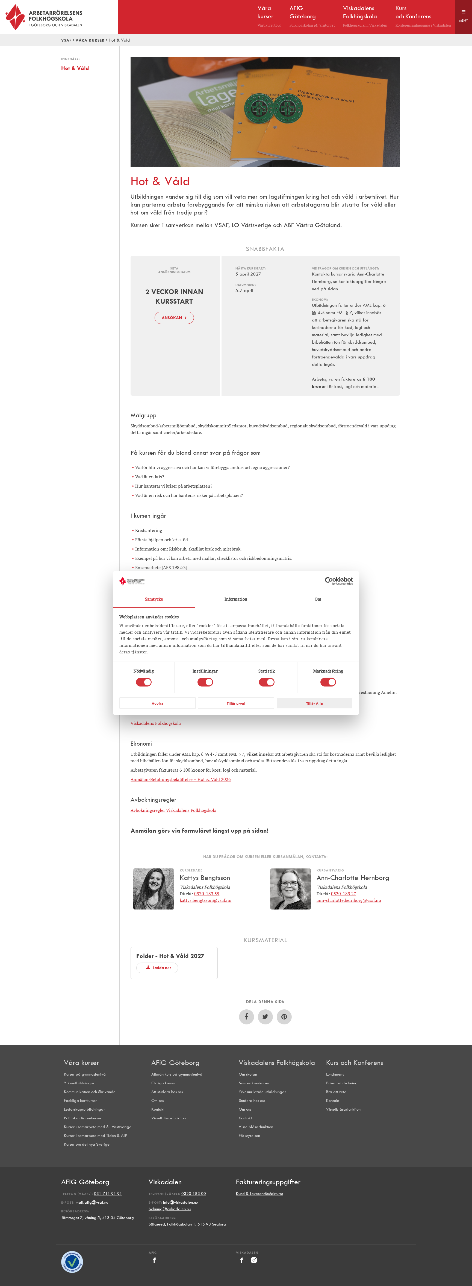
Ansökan (172, 317)
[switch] (205, 682)
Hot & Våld (75, 68)
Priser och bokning (342, 1083)
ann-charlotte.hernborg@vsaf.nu (349, 900)
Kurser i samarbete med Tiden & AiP (95, 1135)
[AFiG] (154, 1264)
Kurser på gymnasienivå (85, 1074)
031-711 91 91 (108, 1193)
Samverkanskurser (254, 1083)
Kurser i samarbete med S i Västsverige (97, 1127)
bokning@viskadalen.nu (170, 1209)
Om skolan (248, 1074)
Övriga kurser (163, 1083)
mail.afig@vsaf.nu (92, 1202)
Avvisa (158, 703)
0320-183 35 (206, 893)
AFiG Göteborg (175, 1062)
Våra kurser (90, 40)
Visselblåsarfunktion (168, 1118)
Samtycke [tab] (154, 599)
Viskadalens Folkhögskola (156, 723)
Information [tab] (236, 599)
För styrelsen (249, 1135)
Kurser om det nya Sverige (87, 1144)
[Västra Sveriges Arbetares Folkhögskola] (59, 17)
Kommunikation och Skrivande (90, 1092)
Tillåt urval (236, 703)
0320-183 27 (343, 893)
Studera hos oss (252, 1100)
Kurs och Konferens (354, 1062)
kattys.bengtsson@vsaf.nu (205, 900)
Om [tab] (318, 599)
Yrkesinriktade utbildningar (262, 1092)
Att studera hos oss (167, 1092)
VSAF (66, 40)
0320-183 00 (193, 1193)
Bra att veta (336, 1092)
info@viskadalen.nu (180, 1202)
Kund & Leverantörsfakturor (259, 1193)
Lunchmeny (335, 1074)
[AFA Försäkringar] (72, 1271)
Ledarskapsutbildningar (84, 1109)
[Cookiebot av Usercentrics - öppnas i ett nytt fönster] (329, 581)
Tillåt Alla (314, 703)
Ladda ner (161, 967)
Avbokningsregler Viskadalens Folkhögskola (173, 810)
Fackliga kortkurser (80, 1100)
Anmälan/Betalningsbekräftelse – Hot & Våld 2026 (181, 779)
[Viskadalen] (242, 1264)
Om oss (157, 1100)
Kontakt (157, 1109)
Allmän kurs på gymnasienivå (176, 1074)
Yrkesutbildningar (79, 1083)
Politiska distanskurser (82, 1118)
